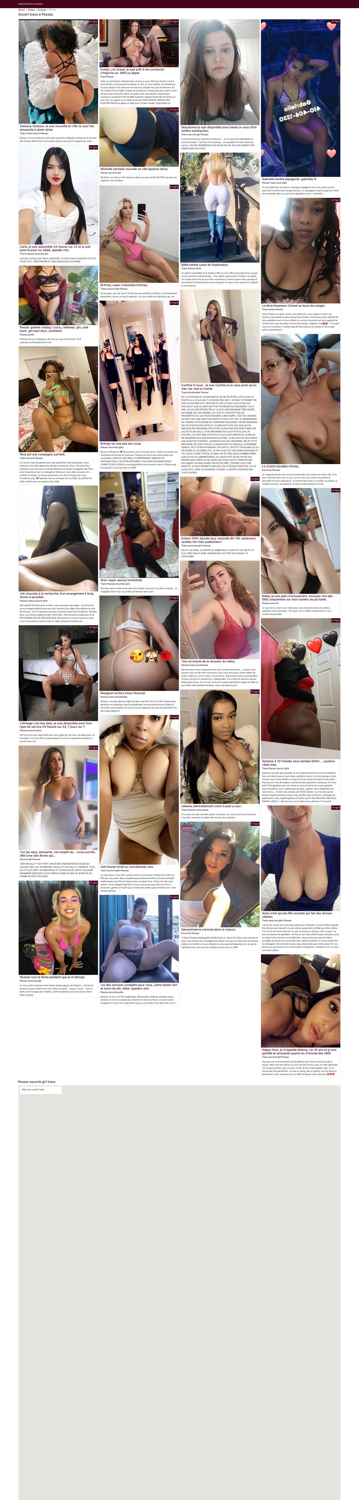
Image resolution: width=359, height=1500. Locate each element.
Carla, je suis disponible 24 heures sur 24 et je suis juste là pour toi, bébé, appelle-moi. (55, 248)
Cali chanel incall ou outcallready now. (127, 866)
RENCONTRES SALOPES (31, 4)
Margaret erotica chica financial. (123, 693)
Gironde (42, 9)
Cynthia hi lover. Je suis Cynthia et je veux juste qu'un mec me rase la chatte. (218, 386)
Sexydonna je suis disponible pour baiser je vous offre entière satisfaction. (219, 128)
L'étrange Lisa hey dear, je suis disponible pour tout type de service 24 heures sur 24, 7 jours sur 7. (56, 724)
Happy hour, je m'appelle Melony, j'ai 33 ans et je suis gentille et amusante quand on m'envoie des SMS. (299, 1051)
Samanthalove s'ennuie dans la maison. (208, 929)
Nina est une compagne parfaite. (42, 454)
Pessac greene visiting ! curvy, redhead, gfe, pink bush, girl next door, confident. (54, 329)
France (31, 9)
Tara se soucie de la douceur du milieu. (208, 661)
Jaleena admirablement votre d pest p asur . (212, 806)
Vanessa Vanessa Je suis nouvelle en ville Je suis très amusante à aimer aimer (57, 127)
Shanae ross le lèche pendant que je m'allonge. (52, 977)
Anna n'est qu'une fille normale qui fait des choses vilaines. (297, 914)
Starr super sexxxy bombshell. (122, 580)
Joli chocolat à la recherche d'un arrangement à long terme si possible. (56, 595)
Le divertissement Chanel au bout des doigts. (293, 305)
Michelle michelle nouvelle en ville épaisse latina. (134, 169)
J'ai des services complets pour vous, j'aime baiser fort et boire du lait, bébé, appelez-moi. (139, 986)
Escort (22, 9)
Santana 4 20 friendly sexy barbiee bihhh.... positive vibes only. (298, 762)
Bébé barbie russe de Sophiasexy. (205, 264)
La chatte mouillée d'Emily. (280, 466)
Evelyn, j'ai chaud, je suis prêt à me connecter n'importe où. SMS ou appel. (132, 71)
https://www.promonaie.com (69, 621)
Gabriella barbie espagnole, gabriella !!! (289, 179)
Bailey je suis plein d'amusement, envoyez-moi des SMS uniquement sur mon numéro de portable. (297, 597)
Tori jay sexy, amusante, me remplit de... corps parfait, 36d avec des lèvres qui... (58, 853)
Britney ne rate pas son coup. (121, 443)
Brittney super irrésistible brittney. (124, 285)
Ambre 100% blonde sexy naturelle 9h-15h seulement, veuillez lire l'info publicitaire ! (218, 540)
